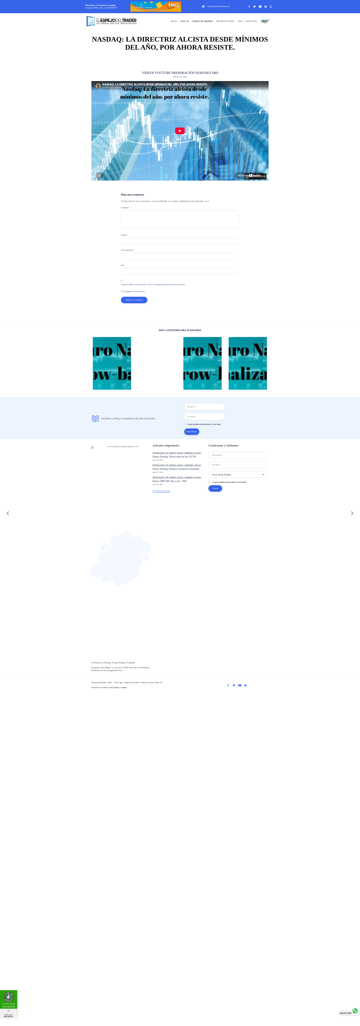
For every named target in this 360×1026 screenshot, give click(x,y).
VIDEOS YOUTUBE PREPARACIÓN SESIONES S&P (180, 73)
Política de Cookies (147, 683)
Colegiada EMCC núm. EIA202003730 (101, 8)
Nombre (124, 235)
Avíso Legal (118, 683)
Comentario (125, 208)
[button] (161, 491)
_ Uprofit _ (264, 21)
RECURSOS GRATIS (225, 21)
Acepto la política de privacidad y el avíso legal (229, 482)
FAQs (240, 21)
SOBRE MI (184, 21)
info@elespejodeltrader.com (218, 6)
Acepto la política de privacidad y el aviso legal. (203, 424)
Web (122, 265)
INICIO (174, 21)
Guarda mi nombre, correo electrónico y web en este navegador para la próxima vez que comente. (153, 285)
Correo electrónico (127, 250)
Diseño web (159, 683)
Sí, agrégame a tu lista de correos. (134, 291)
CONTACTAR (251, 21)
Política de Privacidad (131, 683)
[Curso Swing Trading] (113, 21)
